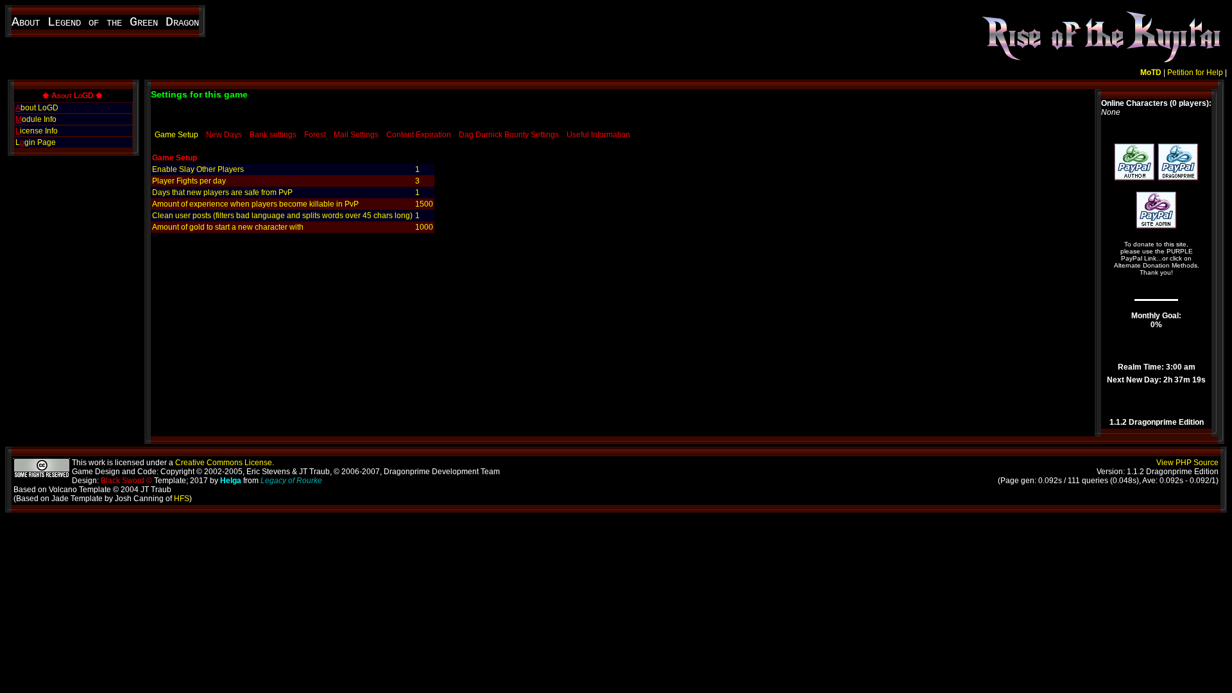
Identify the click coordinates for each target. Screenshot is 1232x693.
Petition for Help (1195, 72)
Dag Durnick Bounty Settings (509, 134)
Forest (315, 134)
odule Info (35, 119)
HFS (181, 498)
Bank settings (273, 134)
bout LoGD (36, 107)
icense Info (36, 130)
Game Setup (176, 134)
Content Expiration (418, 134)
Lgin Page (35, 142)
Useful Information (598, 134)
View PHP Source (1187, 462)
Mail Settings (356, 134)
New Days (224, 134)
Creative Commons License (223, 462)
